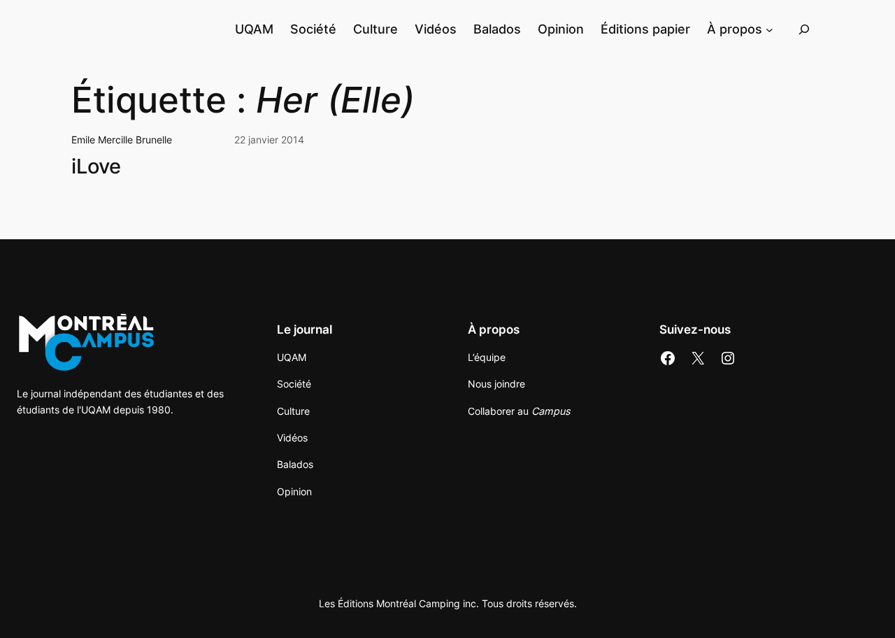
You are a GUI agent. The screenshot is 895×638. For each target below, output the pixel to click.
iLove (96, 166)
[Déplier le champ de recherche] (804, 29)
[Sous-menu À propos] (769, 29)
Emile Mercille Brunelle (121, 140)
